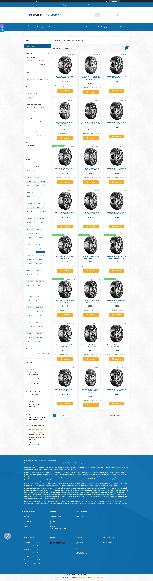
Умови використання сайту (58, 528)
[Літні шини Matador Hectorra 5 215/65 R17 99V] (116, 111)
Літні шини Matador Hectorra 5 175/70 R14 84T (116, 168)
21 (63, 415)
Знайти (42, 64)
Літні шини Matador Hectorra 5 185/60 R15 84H (90, 168)
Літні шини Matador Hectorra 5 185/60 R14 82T (65, 345)
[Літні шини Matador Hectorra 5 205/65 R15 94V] (91, 289)
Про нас (52, 526)
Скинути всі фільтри (43, 353)
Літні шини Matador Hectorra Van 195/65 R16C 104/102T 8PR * (90, 123)
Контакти (53, 519)
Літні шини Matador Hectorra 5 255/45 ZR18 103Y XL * (65, 77)
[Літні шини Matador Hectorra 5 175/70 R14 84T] (116, 157)
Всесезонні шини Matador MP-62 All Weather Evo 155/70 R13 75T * (91, 390)
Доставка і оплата (55, 516)
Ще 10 (29, 101)
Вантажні (27, 519)
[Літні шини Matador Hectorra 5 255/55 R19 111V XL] (91, 201)
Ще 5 (29, 142)
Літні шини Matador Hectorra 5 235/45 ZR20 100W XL (65, 301)
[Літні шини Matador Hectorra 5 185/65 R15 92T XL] (65, 157)
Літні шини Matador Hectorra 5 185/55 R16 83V (65, 257)
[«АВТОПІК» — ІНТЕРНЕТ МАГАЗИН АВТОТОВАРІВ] (35, 18)
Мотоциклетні (28, 521)
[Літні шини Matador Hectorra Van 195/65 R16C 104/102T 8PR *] (91, 111)
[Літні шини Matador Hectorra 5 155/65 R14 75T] (116, 333)
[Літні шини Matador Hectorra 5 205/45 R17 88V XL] (91, 245)
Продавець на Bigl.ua (76, 576)
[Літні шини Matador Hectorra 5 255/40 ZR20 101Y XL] (116, 245)
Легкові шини (31, 27)
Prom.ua (85, 574)
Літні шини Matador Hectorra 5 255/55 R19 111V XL (90, 213)
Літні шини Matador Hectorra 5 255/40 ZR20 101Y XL (116, 257)
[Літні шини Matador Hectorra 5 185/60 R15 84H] (91, 157)
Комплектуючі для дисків (61, 27)
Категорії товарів (31, 46)
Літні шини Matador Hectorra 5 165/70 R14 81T (90, 345)
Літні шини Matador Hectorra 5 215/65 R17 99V (116, 122)
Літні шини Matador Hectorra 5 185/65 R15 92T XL (65, 168)
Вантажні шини (79, 27)
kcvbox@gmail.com (38, 432)
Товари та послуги (34, 34)
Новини (52, 523)
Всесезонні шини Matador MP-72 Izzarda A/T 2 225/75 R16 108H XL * (90, 77)
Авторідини (105, 27)
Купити (66, 90)
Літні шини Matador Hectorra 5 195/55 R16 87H (65, 389)
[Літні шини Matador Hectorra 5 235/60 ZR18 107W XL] (116, 201)
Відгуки (52, 521)
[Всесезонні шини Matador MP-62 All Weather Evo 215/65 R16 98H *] (65, 111)
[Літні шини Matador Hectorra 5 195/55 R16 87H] (65, 378)
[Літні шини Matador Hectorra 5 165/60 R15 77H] (116, 289)
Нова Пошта (79, 516)
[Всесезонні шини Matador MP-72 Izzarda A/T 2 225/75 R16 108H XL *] (91, 65)
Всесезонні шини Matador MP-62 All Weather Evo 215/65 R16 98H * (64, 123)
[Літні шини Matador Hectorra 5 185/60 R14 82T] (65, 333)
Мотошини (93, 27)
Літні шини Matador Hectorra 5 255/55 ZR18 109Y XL (65, 213)
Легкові (26, 516)
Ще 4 (29, 114)
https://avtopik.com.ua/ (39, 429)
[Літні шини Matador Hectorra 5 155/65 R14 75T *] (116, 65)
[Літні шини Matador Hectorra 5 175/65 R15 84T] (116, 378)
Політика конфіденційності (95, 577)
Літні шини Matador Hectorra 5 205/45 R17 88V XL (90, 257)
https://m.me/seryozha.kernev (37, 442)
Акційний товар (28, 526)
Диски (44, 27)
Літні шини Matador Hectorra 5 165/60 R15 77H (116, 301)
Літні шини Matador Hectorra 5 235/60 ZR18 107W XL (116, 213)
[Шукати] (97, 15)
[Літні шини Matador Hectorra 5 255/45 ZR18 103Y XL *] (65, 65)
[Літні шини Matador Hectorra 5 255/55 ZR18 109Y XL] (65, 201)
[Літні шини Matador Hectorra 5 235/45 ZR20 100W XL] (65, 289)
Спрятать (30, 348)
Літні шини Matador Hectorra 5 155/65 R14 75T (116, 345)
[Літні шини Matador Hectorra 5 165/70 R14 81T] (91, 333)
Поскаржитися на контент (81, 577)
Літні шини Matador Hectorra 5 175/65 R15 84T (116, 389)
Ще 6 (29, 128)
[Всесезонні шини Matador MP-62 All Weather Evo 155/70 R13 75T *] (91, 378)
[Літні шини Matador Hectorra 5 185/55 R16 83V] (65, 245)
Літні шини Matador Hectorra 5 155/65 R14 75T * (116, 77)
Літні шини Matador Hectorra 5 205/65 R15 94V (90, 301)
